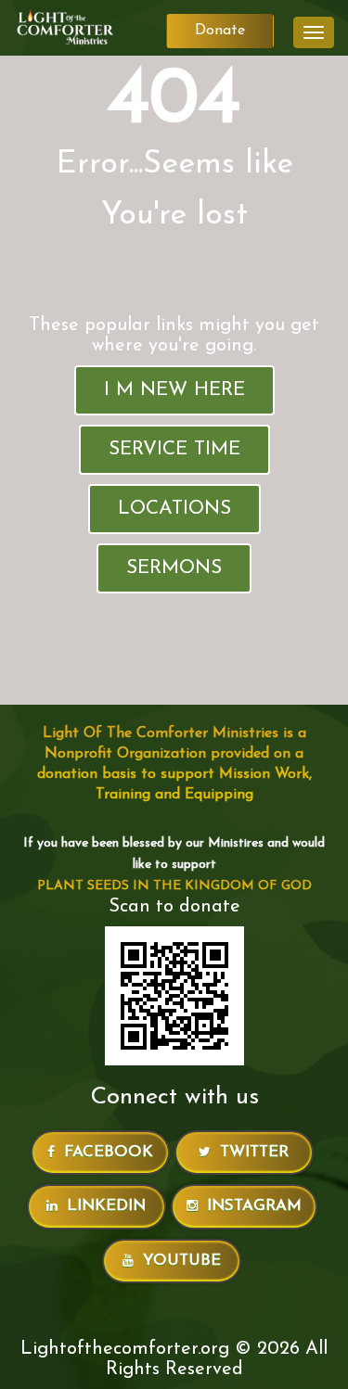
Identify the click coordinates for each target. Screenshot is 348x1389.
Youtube (182, 1260)
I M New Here (174, 390)
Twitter (254, 1152)
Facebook (108, 1152)
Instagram (254, 1206)
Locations (174, 508)
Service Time (174, 449)
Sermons (174, 568)
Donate (220, 30)
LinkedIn (106, 1206)
